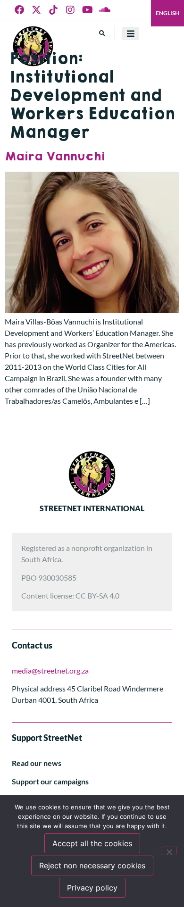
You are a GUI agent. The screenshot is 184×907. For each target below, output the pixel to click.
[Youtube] (87, 9)
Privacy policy (92, 887)
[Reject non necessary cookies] (169, 851)
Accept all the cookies (92, 843)
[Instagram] (70, 9)
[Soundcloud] (104, 9)
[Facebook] (19, 9)
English (167, 13)
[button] (102, 33)
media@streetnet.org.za (50, 670)
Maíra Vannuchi (55, 156)
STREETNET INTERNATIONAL (92, 508)
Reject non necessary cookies (92, 865)
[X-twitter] (36, 9)
